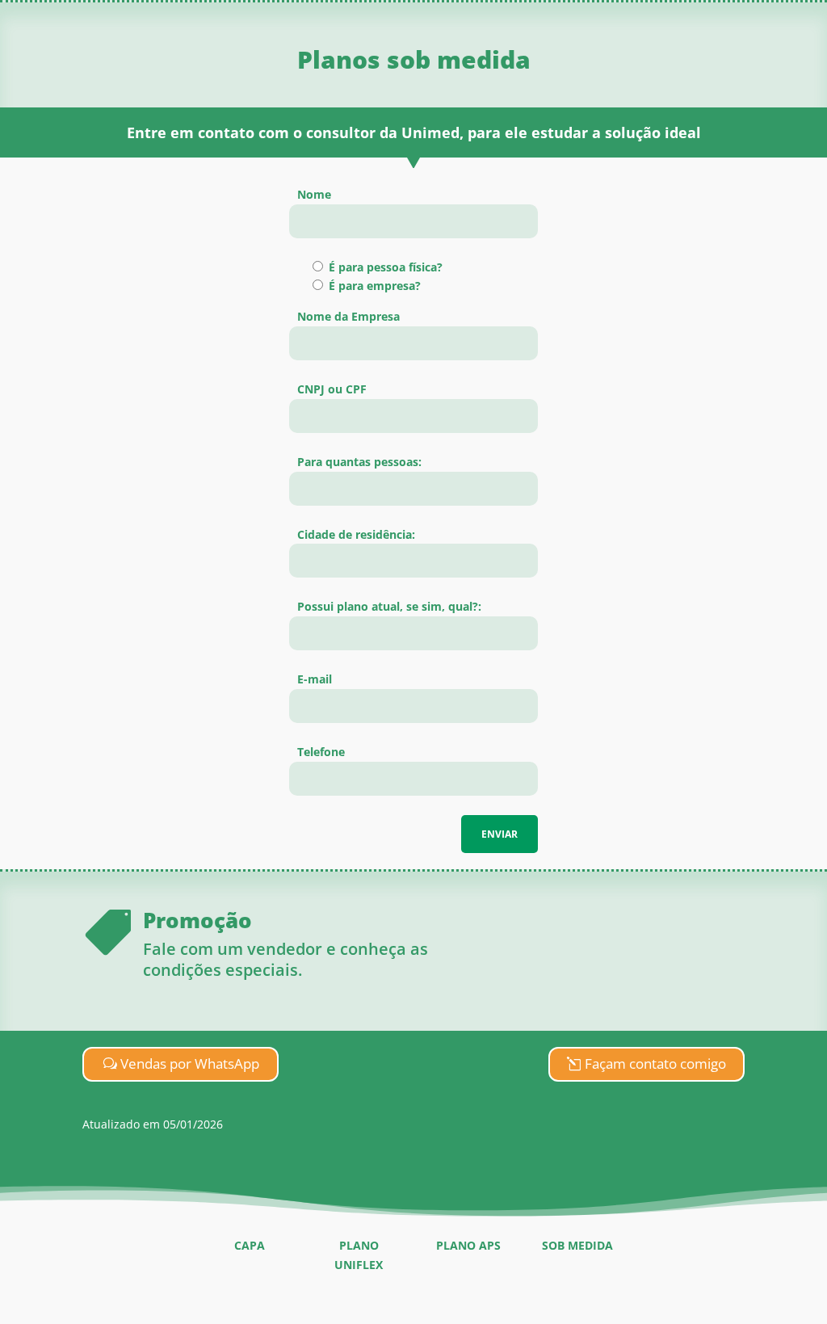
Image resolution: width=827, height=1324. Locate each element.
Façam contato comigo (655, 1063)
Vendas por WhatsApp (189, 1063)
